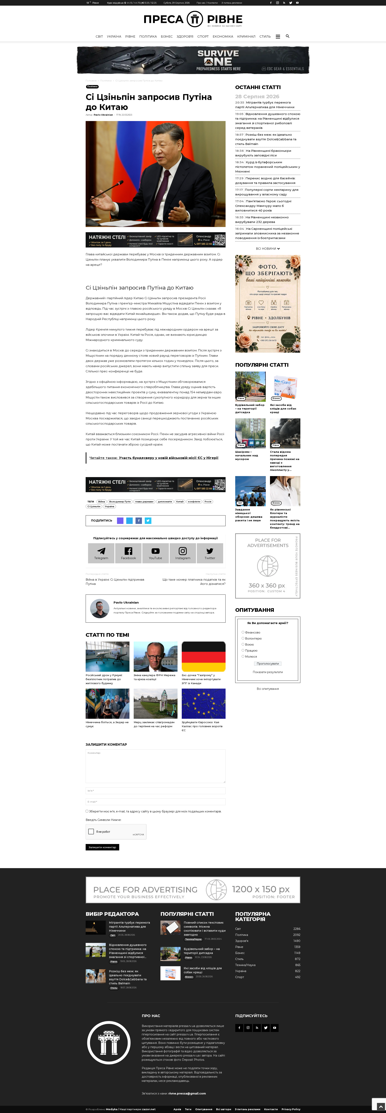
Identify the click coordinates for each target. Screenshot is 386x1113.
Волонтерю (253, 638)
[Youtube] (297, 3)
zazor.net (148, 1109)
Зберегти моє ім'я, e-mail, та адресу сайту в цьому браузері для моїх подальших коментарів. (155, 811)
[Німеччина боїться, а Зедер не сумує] (107, 704)
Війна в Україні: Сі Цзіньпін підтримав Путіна (115, 582)
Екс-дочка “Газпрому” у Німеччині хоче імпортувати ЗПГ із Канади (201, 679)
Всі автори (223, 1109)
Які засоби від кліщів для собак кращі (283, 408)
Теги (188, 1109)
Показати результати (268, 672)
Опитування (203, 1109)
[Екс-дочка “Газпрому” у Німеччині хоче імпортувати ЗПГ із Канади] (204, 657)
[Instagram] (277, 3)
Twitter (210, 558)
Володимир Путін (120, 501)
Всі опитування (268, 689)
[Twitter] (291, 3)
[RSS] (284, 3)
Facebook (128, 558)
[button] (278, 36)
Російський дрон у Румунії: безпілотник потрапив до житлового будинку (104, 679)
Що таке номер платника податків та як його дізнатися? (194, 582)
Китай (180, 501)
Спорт (203, 36)
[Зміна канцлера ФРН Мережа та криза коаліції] (156, 657)
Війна (101, 501)
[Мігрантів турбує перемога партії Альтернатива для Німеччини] (96, 928)
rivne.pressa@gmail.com (187, 1093)
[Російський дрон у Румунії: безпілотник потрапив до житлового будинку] (107, 657)
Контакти (271, 1109)
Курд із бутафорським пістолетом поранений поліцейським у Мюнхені (267, 166)
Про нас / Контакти (207, 2)
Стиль (265, 36)
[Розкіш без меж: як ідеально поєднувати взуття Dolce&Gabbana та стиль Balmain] (96, 976)
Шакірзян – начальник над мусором (246, 455)
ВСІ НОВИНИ (266, 249)
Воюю (249, 644)
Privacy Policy (291, 1109)
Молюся (251, 656)
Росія (208, 501)
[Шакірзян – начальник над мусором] (250, 433)
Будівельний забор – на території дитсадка (250, 408)
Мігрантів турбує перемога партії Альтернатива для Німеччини (129, 926)
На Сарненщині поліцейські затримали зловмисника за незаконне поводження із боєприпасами (267, 233)
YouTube (155, 558)
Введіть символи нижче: (103, 820)
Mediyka (111, 1109)
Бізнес (167, 36)
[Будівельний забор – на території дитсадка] (250, 387)
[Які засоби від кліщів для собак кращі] (285, 387)
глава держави (144, 501)
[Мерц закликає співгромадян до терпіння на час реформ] (156, 704)
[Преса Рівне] (193, 19)
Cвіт (99, 36)
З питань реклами (232, 2)
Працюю (251, 650)
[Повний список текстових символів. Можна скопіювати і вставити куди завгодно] (170, 928)
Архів (177, 1109)
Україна (114, 36)
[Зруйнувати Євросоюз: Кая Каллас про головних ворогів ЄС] (204, 704)
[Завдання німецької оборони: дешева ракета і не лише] (250, 491)
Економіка (223, 36)
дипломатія (165, 501)
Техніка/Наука (245, 965)
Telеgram (101, 558)
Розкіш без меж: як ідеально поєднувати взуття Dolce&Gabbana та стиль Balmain (265, 139)
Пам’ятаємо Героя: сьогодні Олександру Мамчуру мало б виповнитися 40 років (263, 205)
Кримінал (246, 36)
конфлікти (194, 501)
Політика (148, 36)
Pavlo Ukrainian (103, 114)
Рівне (130, 36)
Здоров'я (185, 36)
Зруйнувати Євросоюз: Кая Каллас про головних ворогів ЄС (202, 726)
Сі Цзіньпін (93, 506)
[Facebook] (271, 3)
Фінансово (252, 632)
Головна (91, 80)
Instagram (182, 558)
